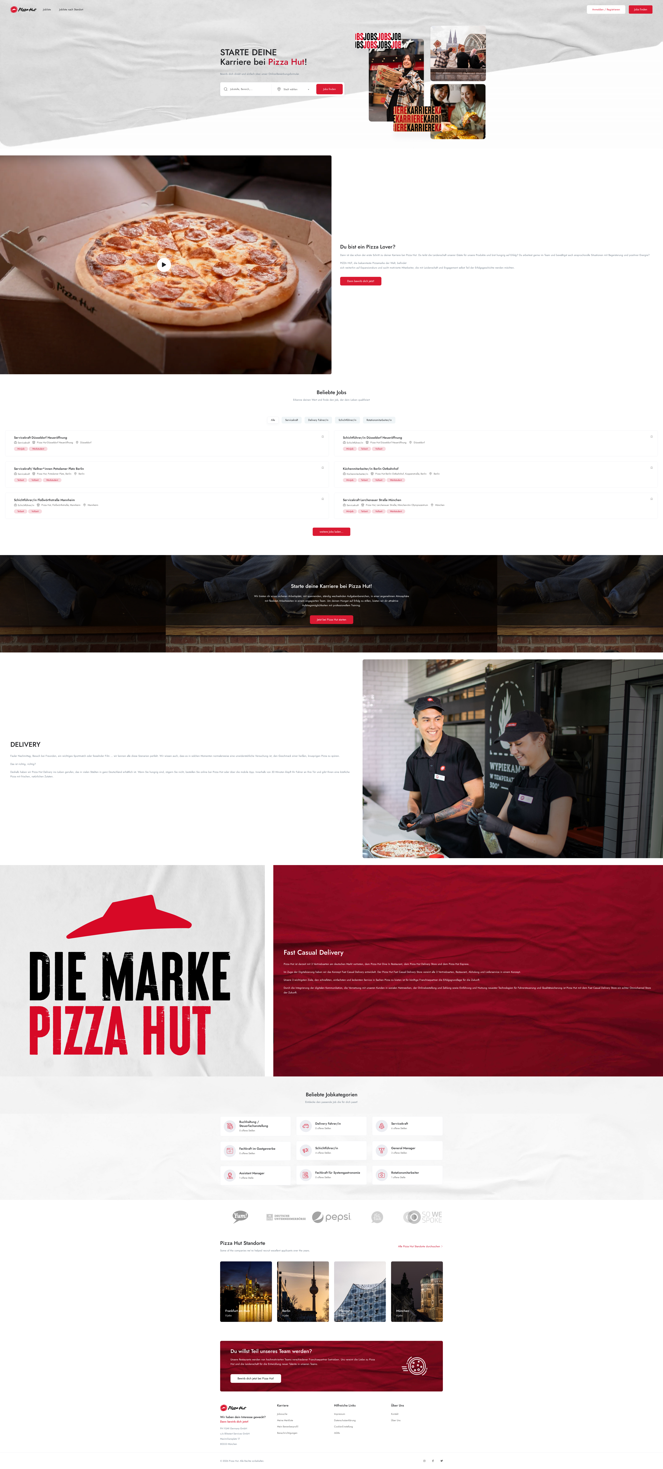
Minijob (21, 448)
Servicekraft (291, 420)
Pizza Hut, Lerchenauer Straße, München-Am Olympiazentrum (397, 505)
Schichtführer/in (347, 420)
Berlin (81, 473)
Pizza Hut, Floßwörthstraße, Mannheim (60, 505)
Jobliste (47, 9)
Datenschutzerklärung (345, 1420)
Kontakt (394, 1414)
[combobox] (294, 89)
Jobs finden (329, 89)
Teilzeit (364, 448)
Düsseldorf (85, 442)
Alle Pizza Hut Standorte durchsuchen (419, 1246)
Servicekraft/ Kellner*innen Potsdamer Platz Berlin (49, 468)
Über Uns (396, 1420)
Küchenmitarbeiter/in (357, 474)
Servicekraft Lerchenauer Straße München (372, 500)
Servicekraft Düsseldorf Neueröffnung (40, 437)
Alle (273, 420)
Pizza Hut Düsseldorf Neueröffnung (55, 442)
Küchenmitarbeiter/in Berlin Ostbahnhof (370, 468)
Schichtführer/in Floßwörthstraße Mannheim (44, 500)
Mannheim (93, 505)
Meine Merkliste (285, 1420)
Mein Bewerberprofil (287, 1426)
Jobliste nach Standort (71, 9)
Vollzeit (378, 448)
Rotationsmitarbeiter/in (379, 420)
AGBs (337, 1433)
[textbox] (292, 89)
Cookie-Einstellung (343, 1426)
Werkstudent (38, 448)
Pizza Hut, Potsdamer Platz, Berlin (54, 473)
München (439, 505)
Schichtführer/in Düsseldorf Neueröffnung (372, 437)
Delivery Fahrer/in (318, 420)
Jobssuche (282, 1414)
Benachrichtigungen (287, 1433)
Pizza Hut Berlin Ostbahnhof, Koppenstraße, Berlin (400, 473)
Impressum (339, 1414)
